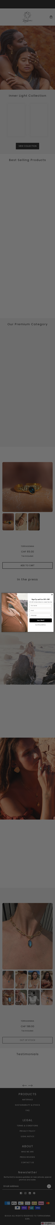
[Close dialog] (52, 595)
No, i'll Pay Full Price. (40, 625)
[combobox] (40, 615)
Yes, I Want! (40, 620)
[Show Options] (50, 615)
